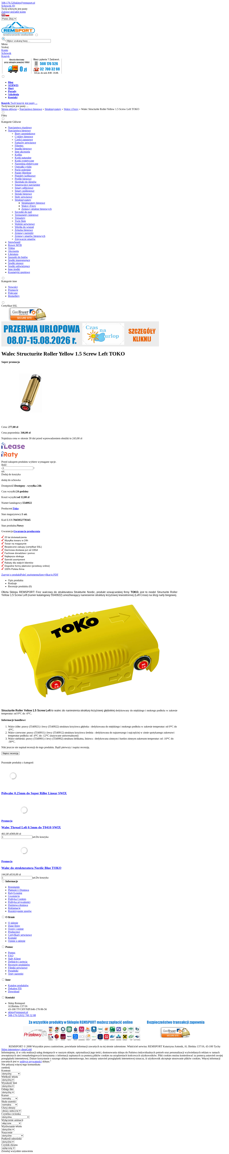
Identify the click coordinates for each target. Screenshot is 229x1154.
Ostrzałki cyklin (23, 166)
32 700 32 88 (29, 1015)
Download (13, 991)
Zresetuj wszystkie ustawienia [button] (17, 1151)
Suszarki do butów (18, 257)
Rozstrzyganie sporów (20, 911)
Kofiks (18, 154)
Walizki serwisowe (25, 224)
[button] (3, 15)
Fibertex (19, 145)
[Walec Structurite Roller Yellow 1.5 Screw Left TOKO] (30, 421)
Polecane (13, 293)
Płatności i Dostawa (18, 890)
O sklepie (13, 922)
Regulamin (14, 887)
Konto (4, 50)
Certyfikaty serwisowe (20, 934)
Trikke (11, 248)
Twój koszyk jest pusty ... (19, 103)
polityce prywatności (31, 1061)
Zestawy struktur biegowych (36, 208)
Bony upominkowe (25, 133)
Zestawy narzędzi (24, 233)
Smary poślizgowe (24, 190)
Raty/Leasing (15, 893)
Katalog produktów (18, 985)
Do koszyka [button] (42, 836)
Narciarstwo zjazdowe (20, 127)
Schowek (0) (8, 5)
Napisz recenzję (10, 753)
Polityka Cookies (17, 899)
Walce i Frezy (28, 205)
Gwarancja (14, 896)
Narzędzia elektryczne (26, 163)
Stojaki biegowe (23, 193)
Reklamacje (14, 908)
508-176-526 (8, 2)
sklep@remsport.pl (25, 2)
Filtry (4, 115)
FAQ (10, 955)
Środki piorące (15, 263)
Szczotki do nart (23, 212)
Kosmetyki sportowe (19, 272)
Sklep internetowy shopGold (16, 1049)
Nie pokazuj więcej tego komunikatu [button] (20, 1064)
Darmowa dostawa (18, 905)
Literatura (13, 254)
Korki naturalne (23, 157)
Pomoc (11, 952)
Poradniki (13, 970)
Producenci (14, 931)
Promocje (13, 290)
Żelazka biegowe (24, 230)
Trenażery (20, 218)
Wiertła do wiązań (24, 227)
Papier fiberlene (23, 172)
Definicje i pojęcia (17, 961)
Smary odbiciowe (24, 187)
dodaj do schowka (11, 480)
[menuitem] (118, 82)
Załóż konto (19, 11)
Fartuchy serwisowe (25, 142)
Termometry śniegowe (26, 215)
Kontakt (12, 937)
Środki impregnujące (19, 260)
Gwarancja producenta (27, 531)
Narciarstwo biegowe (19, 130)
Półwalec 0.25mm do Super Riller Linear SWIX (34, 793)
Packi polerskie (23, 169)
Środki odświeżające (19, 266)
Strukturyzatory (23, 199)
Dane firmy (14, 925)
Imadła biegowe (23, 148)
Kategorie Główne (11, 121)
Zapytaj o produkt (10, 574)
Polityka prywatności (19, 902)
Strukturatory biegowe (33, 202)
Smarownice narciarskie (27, 184)
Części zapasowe (24, 139)
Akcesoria (13, 251)
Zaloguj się (7, 11)
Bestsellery (14, 296)
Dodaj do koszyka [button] (11, 474)
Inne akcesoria (22, 151)
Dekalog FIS (15, 988)
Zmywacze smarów (25, 239)
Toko (16, 508)
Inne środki (14, 269)
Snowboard (14, 242)
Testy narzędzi (15, 973)
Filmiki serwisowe (17, 967)
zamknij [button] (5, 1067)
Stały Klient (14, 958)
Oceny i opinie (16, 928)
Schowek (6, 53)
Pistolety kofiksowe (25, 175)
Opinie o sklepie (16, 940)
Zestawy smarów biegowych (30, 236)
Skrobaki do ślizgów (26, 181)
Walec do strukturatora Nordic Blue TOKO (31, 868)
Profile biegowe (23, 178)
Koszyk (5, 56)
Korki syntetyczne (24, 160)
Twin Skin (20, 221)
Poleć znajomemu (29, 574)
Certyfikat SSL (9, 305)
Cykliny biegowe (24, 136)
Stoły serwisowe (23, 196)
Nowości (13, 287)
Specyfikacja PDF (48, 574)
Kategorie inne (9, 281)
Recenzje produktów (19, 964)
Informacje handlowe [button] (13, 720)
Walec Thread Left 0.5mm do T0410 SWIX (31, 827)
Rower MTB (15, 245)
